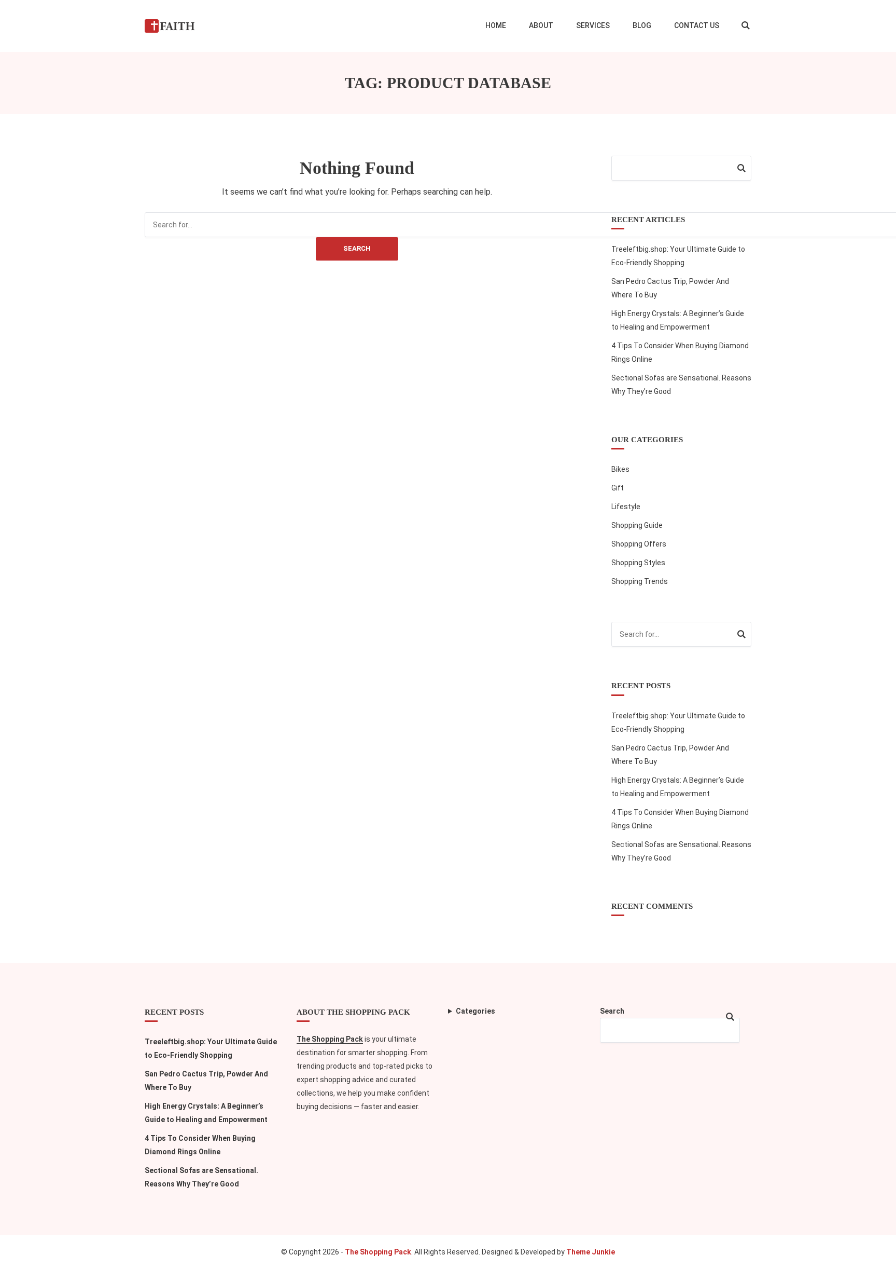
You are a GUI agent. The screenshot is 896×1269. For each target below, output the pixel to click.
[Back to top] (885, 1258)
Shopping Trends (639, 581)
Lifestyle (625, 506)
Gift (617, 488)
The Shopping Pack (330, 1039)
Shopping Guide (637, 525)
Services (593, 25)
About (541, 25)
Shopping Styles (638, 562)
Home (495, 25)
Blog (642, 25)
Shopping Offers (638, 544)
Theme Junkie (590, 1252)
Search (357, 248)
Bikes (620, 469)
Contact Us (696, 25)
